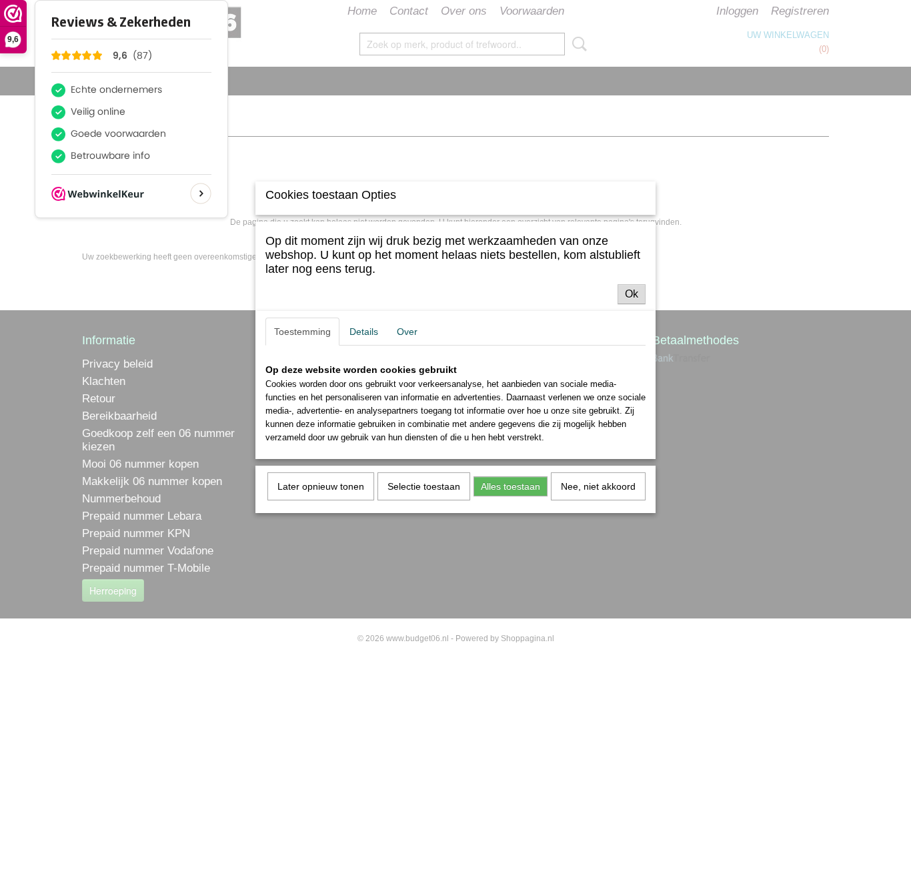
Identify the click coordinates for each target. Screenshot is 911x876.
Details (363, 331)
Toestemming (302, 331)
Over (407, 331)
